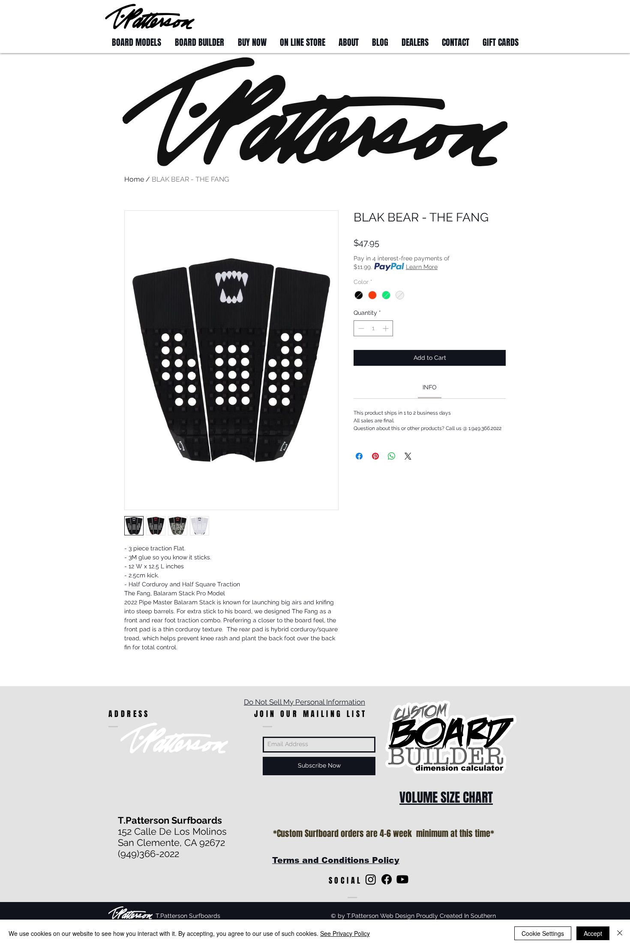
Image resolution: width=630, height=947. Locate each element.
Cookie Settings (543, 933)
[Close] (620, 933)
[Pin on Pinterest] (375, 456)
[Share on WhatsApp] (392, 456)
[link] (430, 387)
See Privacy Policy (345, 933)
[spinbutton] (373, 328)
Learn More (422, 266)
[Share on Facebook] (359, 456)
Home (134, 179)
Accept (593, 933)
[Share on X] (408, 456)
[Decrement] (360, 328)
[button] (509, 16)
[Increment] (386, 328)
